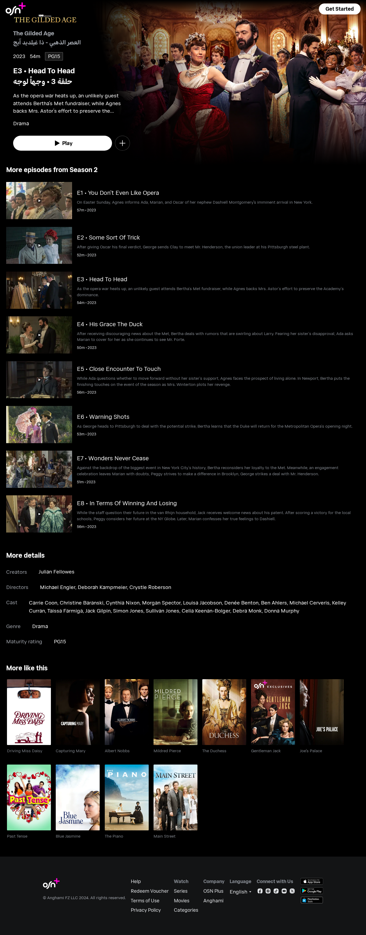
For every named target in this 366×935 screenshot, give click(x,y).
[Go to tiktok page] (276, 892)
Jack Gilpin (98, 610)
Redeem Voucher (150, 891)
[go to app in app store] (312, 881)
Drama (40, 626)
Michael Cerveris (309, 602)
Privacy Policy (146, 910)
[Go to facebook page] (260, 892)
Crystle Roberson (150, 587)
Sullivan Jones (162, 610)
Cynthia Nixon (123, 602)
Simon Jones (128, 610)
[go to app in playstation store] (312, 900)
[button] (340, 8)
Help (136, 881)
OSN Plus (213, 891)
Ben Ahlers (274, 602)
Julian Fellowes (56, 571)
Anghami (213, 900)
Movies (181, 900)
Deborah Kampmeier (102, 587)
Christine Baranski (81, 602)
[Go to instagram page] (268, 892)
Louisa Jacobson (202, 602)
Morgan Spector (161, 602)
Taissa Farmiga (65, 610)
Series (181, 891)
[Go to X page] (292, 892)
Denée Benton (241, 602)
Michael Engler (57, 587)
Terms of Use (145, 900)
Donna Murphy (281, 610)
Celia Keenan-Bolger (206, 610)
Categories (186, 910)
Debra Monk (247, 610)
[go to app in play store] (312, 890)
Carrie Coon (43, 602)
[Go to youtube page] (284, 892)
